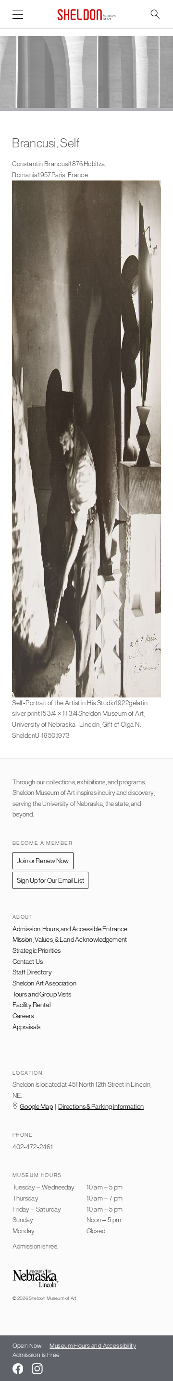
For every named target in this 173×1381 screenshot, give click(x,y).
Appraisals (26, 1027)
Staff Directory (32, 972)
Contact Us (27, 961)
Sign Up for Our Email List (50, 880)
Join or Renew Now (43, 861)
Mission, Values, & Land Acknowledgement (69, 939)
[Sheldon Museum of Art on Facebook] (18, 1368)
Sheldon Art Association (44, 983)
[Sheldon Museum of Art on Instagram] (37, 1368)
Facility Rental (31, 1005)
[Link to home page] (86, 15)
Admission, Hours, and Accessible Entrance (70, 929)
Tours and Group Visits (42, 994)
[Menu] (18, 15)
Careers (23, 1016)
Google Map (36, 1106)
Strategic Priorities (36, 950)
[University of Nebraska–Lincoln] (35, 1279)
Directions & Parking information (100, 1106)
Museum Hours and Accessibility (92, 1345)
